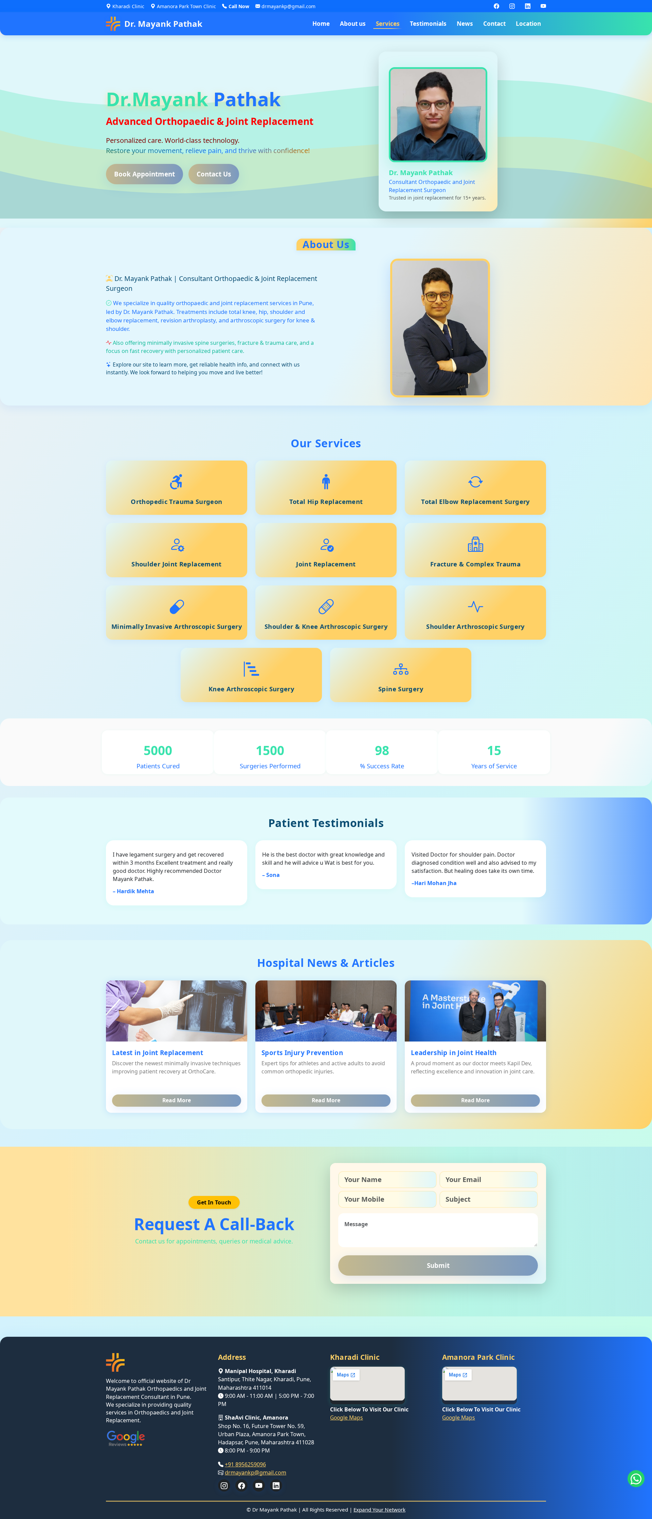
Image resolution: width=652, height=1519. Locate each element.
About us (353, 23)
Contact (494, 23)
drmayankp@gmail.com (255, 1472)
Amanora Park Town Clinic (186, 6)
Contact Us (214, 174)
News (465, 23)
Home (321, 23)
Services (388, 23)
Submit (438, 1265)
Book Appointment (144, 174)
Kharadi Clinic (128, 6)
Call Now (239, 6)
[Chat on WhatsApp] (636, 1478)
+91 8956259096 (245, 1464)
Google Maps (346, 1417)
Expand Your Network (379, 1509)
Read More (176, 1100)
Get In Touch (214, 1202)
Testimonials (428, 23)
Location (528, 23)
